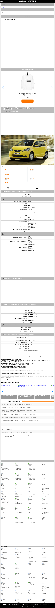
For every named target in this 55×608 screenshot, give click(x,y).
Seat (7, 7)
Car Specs (3, 7)
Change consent (50, 604)
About (23, 606)
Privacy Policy (27, 606)
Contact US (32, 606)
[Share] (52, 4)
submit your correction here (49, 356)
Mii (9, 7)
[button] (51, 87)
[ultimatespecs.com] (27, 1)
